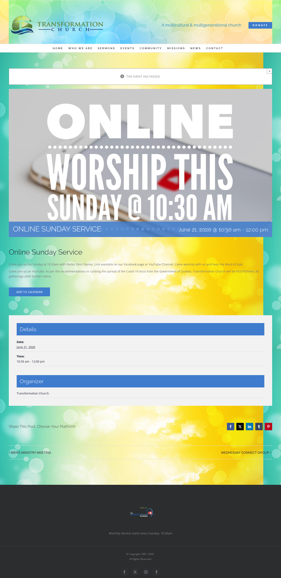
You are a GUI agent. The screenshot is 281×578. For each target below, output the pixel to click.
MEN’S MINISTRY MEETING (31, 452)
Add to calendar (29, 292)
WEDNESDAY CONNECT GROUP (245, 452)
